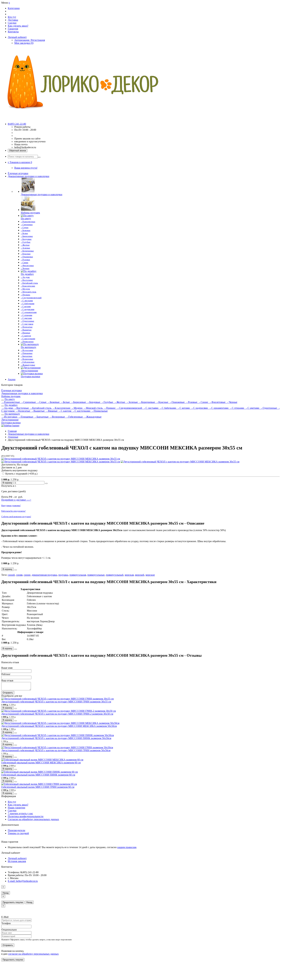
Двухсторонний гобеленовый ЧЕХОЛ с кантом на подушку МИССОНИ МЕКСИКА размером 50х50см (59, 726)
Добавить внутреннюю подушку (19, 470)
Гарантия (13, 28)
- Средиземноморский (129, 408)
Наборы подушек (10, 396)
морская (129, 574)
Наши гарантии (16, 807)
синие (27, 574)
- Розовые (191, 402)
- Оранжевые (177, 402)
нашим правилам (126, 847)
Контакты (13, 31)
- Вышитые (38, 411)
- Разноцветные (10, 402)
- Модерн (77, 408)
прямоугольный (114, 574)
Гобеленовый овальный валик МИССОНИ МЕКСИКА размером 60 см (41, 762)
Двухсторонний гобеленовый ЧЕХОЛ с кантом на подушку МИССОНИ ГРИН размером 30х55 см (56, 701)
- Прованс (109, 408)
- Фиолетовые (217, 402)
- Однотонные (269, 408)
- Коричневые (147, 402)
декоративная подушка (44, 574)
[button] (20, 162)
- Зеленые (132, 402)
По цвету (10, 399)
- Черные (231, 402)
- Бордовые (94, 402)
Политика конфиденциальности (25, 816)
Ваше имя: (7, 667)
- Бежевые (53, 402)
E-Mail (4, 917)
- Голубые (107, 402)
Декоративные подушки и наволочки (28, 176)
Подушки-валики (11, 422)
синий (11, 574)
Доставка (13, 20)
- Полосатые (23, 411)
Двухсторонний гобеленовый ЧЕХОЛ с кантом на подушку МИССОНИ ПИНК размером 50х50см (56, 738)
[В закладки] (46, 483)
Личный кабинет (17, 858)
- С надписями (199, 408)
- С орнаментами (218, 408)
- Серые (41, 402)
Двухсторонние (10, 419)
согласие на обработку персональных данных (33, 953)
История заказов (17, 861)
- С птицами (237, 408)
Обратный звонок (17, 150)
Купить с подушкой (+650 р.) (21, 473)
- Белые (65, 402)
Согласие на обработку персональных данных (33, 819)
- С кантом (65, 411)
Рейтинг (6, 674)
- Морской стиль (93, 408)
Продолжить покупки (13, 902)
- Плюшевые (26, 416)
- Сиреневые (28, 402)
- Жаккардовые (92, 416)
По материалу (12, 413)
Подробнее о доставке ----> (16, 499)
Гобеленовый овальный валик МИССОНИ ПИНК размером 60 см (38, 774)
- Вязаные (51, 411)
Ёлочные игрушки (18, 173)
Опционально (9, 929)
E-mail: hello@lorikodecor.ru (23, 881)
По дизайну (11, 405)
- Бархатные (41, 416)
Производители (16, 830)
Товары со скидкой (18, 833)
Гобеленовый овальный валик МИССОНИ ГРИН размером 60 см (37, 787)
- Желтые (120, 402)
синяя (19, 574)
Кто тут (12, 17)
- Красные (162, 402)
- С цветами (252, 408)
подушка (63, 574)
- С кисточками (81, 411)
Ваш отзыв (7, 680)
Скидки (12, 22)
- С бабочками (168, 408)
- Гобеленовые (74, 416)
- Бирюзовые (78, 402)
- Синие (203, 402)
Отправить (8, 692)
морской (139, 574)
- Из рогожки (9, 416)
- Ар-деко (7, 408)
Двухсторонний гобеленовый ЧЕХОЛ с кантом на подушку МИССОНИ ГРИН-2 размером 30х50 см (57, 713)
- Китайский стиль (40, 408)
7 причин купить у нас (20, 813)
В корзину (7, 483)
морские (150, 574)
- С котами (183, 408)
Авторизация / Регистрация (29, 40)
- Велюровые (57, 416)
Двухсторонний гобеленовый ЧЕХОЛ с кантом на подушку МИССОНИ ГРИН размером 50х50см (55, 750)
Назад (6, 893)
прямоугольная (77, 574)
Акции (11, 379)
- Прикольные (99, 411)
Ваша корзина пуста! (25, 167)
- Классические (61, 408)
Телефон (6, 923)
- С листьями (151, 408)
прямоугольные (96, 574)
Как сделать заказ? (18, 25)
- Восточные (21, 408)
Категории (14, 8)
